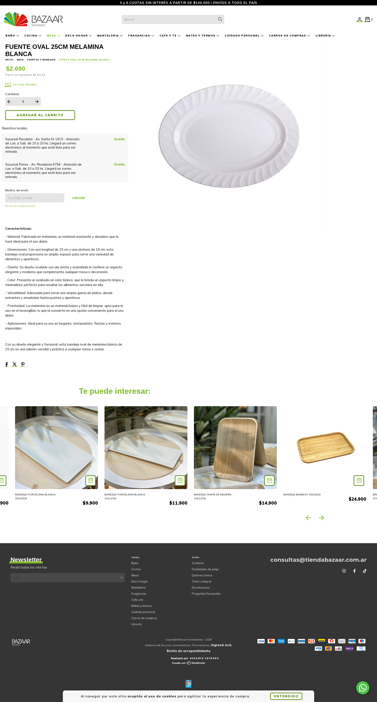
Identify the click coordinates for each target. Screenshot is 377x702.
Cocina (31, 35)
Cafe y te (168, 35)
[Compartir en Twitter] (15, 365)
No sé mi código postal (20, 205)
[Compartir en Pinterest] (22, 365)
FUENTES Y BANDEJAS (41, 59)
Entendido (286, 696)
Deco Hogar (77, 35)
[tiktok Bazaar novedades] (365, 571)
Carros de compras (288, 35)
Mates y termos (201, 35)
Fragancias (139, 35)
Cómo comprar (202, 581)
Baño (10, 35)
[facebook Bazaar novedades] (354, 571)
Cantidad (12, 94)
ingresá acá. (221, 645)
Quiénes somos (202, 575)
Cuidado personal (243, 35)
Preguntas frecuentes (206, 593)
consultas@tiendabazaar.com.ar (318, 559)
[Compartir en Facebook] (7, 365)
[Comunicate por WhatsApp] (362, 687)
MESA (20, 59)
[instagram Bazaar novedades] (344, 571)
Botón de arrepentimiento (189, 651)
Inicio (9, 59)
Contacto (198, 563)
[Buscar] (220, 19)
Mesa (52, 35)
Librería (323, 35)
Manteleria (108, 35)
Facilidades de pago (205, 569)
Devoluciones (201, 587)
